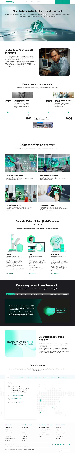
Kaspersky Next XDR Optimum (44, 432)
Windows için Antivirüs (25, 432)
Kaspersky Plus (7, 429)
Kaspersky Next (58, 427)
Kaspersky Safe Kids (8, 432)
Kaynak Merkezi (20, 449)
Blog (16, 449)
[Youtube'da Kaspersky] (61, 444)
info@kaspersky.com (17, 395)
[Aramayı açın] (54, 1)
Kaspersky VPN (7, 434)
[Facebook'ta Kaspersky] (52, 444)
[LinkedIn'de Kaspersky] (58, 444)
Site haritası (29, 449)
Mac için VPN (24, 440)
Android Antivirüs (25, 427)
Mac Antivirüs (24, 429)
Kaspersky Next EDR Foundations (44, 429)
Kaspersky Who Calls (8, 436)
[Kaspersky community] (69, 444)
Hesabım (63, 1)
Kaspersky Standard (8, 427)
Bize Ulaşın (6, 449)
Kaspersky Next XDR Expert (60, 432)
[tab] (10, 294)
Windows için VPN (25, 434)
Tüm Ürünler (41, 436)
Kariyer (33, 449)
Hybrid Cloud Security (59, 436)
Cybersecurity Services (60, 429)
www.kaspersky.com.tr (18, 402)
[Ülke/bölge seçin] (52, 1)
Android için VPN (24, 436)
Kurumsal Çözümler (60, 424)
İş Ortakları (33, 1)
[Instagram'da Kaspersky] (63, 444)
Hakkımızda (40, 1)
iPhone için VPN (24, 438)
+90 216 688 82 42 (17, 398)
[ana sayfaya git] (9, 2)
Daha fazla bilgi (9, 273)
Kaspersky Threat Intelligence (60, 434)
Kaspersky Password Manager (10, 438)
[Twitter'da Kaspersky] (55, 444)
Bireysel (22, 1)
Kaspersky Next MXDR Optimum (44, 434)
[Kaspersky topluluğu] (66, 444)
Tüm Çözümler (7, 440)
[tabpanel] (37, 311)
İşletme (28, 1)
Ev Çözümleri (8, 424)
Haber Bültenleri (25, 449)
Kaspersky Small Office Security (44, 427)
